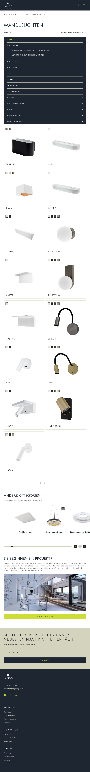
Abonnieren (45, 660)
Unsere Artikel (9, 738)
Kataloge (7, 712)
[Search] (78, 5)
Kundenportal (9, 757)
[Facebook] (10, 695)
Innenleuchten (21, 15)
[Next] (84, 546)
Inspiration (8, 734)
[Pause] (80, 546)
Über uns (7, 753)
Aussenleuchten (10, 719)
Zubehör (7, 722)
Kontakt (7, 760)
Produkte (8, 15)
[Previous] (75, 546)
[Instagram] (5, 695)
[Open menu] (84, 5)
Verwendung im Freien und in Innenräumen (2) (31, 50)
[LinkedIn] (16, 695)
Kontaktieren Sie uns (45, 616)
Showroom (8, 741)
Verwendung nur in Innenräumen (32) (28, 55)
